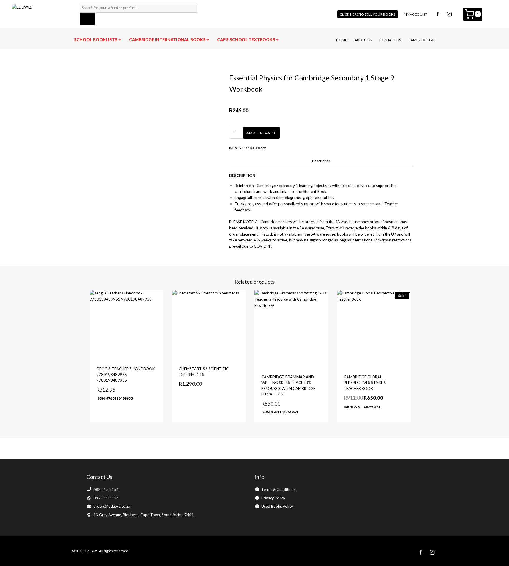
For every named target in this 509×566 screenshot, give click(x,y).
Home (341, 40)
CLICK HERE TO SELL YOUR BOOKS (367, 14)
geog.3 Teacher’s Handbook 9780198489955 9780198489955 (125, 374)
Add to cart (261, 133)
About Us (363, 40)
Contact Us (390, 40)
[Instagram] (449, 14)
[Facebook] (438, 14)
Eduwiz (91, 551)
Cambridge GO (421, 40)
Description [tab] (321, 161)
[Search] (87, 19)
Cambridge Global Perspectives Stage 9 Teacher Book (365, 383)
